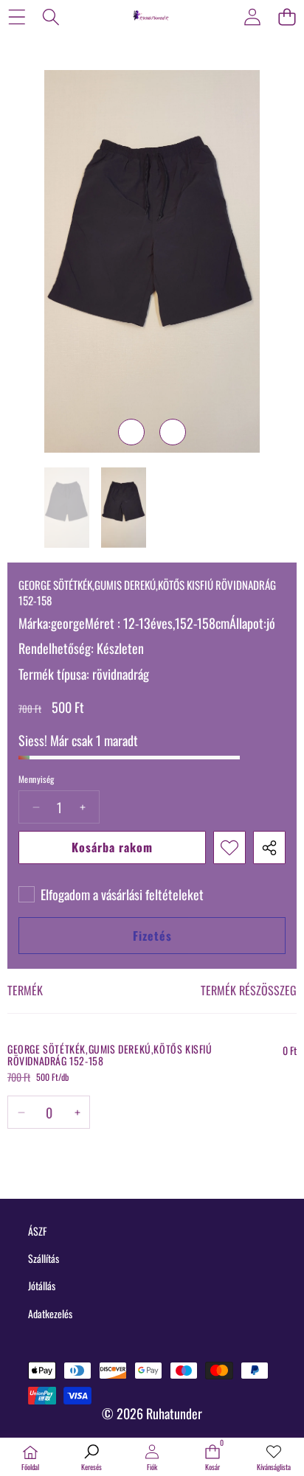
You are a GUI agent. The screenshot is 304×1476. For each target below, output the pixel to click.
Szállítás (43, 1258)
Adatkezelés (50, 1313)
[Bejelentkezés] (252, 16)
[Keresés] (51, 16)
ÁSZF (37, 1231)
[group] (66, 507)
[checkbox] (111, 894)
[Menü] (16, 16)
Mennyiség (36, 779)
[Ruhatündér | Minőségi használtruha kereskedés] (151, 16)
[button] (286, 16)
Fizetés (152, 935)
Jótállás (41, 1285)
